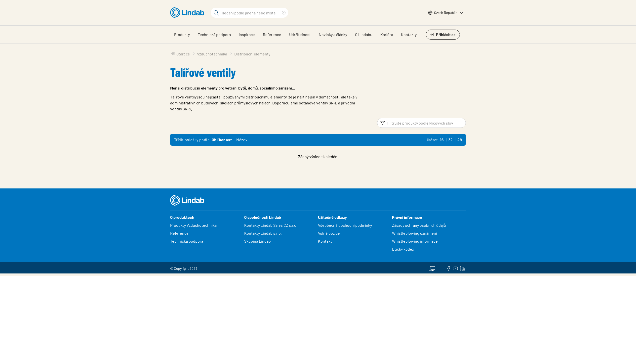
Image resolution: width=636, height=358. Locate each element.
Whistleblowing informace (415, 241)
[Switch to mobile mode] (432, 267)
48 (459, 139)
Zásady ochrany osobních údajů (419, 225)
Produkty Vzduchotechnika (193, 225)
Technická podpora (214, 34)
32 (450, 139)
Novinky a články (333, 34)
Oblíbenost (222, 139)
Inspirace (247, 34)
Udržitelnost (300, 34)
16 (442, 139)
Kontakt (325, 241)
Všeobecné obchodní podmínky (345, 225)
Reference (272, 34)
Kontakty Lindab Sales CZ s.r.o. (270, 225)
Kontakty (409, 34)
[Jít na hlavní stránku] (188, 13)
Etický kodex (403, 249)
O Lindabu (363, 34)
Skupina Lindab (257, 241)
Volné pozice (329, 233)
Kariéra (386, 34)
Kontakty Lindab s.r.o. (263, 233)
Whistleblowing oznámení (414, 233)
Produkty (182, 34)
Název (241, 139)
